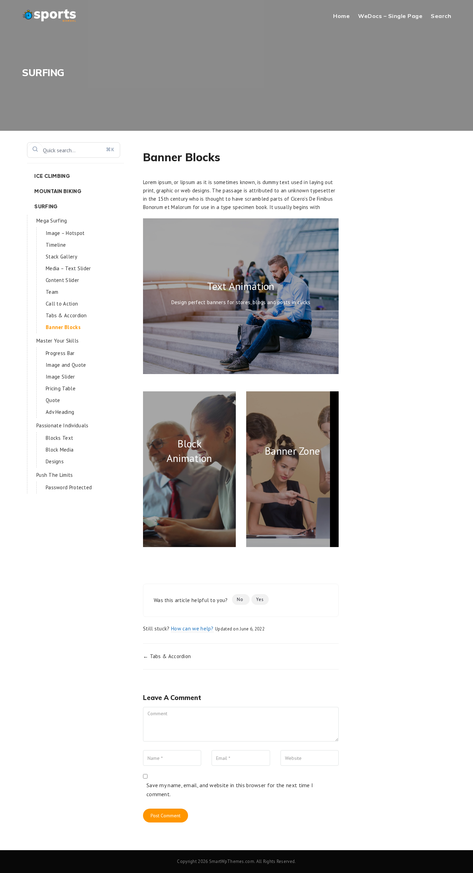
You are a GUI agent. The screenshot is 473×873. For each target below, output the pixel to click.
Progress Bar (60, 353)
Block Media (59, 449)
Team (52, 292)
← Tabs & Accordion (167, 656)
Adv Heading (60, 412)
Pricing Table (60, 388)
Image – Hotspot (65, 233)
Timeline (56, 245)
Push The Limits (54, 475)
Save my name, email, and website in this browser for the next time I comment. (229, 790)
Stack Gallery (61, 256)
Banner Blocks (63, 327)
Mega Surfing (51, 220)
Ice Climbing (52, 176)
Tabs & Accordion (66, 315)
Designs (55, 461)
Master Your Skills (57, 340)
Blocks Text (59, 438)
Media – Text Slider (68, 268)
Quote (53, 400)
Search (441, 15)
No (241, 599)
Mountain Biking (57, 191)
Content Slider (62, 280)
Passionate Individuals (62, 425)
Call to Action (62, 303)
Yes (260, 599)
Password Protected (69, 487)
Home (341, 15)
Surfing (45, 206)
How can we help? (192, 628)
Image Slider (60, 376)
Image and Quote (66, 365)
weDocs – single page (390, 15)
